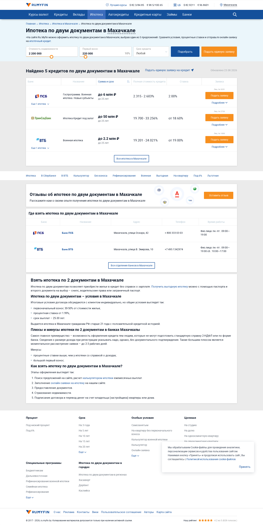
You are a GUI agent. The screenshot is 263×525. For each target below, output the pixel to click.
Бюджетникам (34, 470)
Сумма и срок (106, 81)
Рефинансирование (124, 175)
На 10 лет (84, 436)
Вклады (79, 14)
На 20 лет (84, 446)
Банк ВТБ (67, 249)
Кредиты (61, 14)
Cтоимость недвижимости (43, 48)
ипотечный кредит (40, 41)
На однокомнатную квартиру (201, 436)
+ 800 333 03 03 (174, 232)
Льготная (213, 175)
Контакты (83, 512)
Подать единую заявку (219, 52)
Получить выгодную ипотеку (169, 286)
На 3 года (84, 425)
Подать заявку (219, 95)
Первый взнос (90, 48)
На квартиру (181, 175)
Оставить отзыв (218, 195)
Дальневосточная (36, 476)
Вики (95, 512)
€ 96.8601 (203, 5)
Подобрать (185, 52)
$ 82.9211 (189, 5)
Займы (172, 14)
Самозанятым (140, 425)
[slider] (51, 57)
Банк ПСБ (67, 232)
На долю (189, 430)
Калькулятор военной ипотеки (149, 439)
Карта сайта (164, 512)
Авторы (149, 512)
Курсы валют (39, 14)
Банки (187, 14)
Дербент (84, 485)
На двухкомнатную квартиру (201, 441)
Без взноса (100, 175)
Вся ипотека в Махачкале (131, 158)
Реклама (68, 512)
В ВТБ (64, 175)
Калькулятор (81, 175)
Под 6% (198, 175)
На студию (190, 425)
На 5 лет (83, 430)
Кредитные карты (147, 14)
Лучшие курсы (118, 5)
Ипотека (96, 14)
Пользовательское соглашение (121, 512)
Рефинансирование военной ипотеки (47, 481)
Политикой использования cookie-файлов (211, 459)
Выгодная (162, 175)
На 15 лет (84, 441)
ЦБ (179, 5)
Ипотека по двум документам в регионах (103, 474)
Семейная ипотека (37, 486)
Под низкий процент (38, 425)
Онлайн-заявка (141, 450)
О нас (57, 512)
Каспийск (84, 490)
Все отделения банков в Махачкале (131, 265)
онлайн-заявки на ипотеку (67, 383)
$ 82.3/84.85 (137, 5)
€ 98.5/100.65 (155, 5)
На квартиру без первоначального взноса (152, 432)
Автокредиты (118, 14)
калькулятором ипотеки (98, 378)
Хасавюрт (84, 480)
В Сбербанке (48, 175)
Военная (146, 175)
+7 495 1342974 (174, 249)
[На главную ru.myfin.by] (37, 512)
